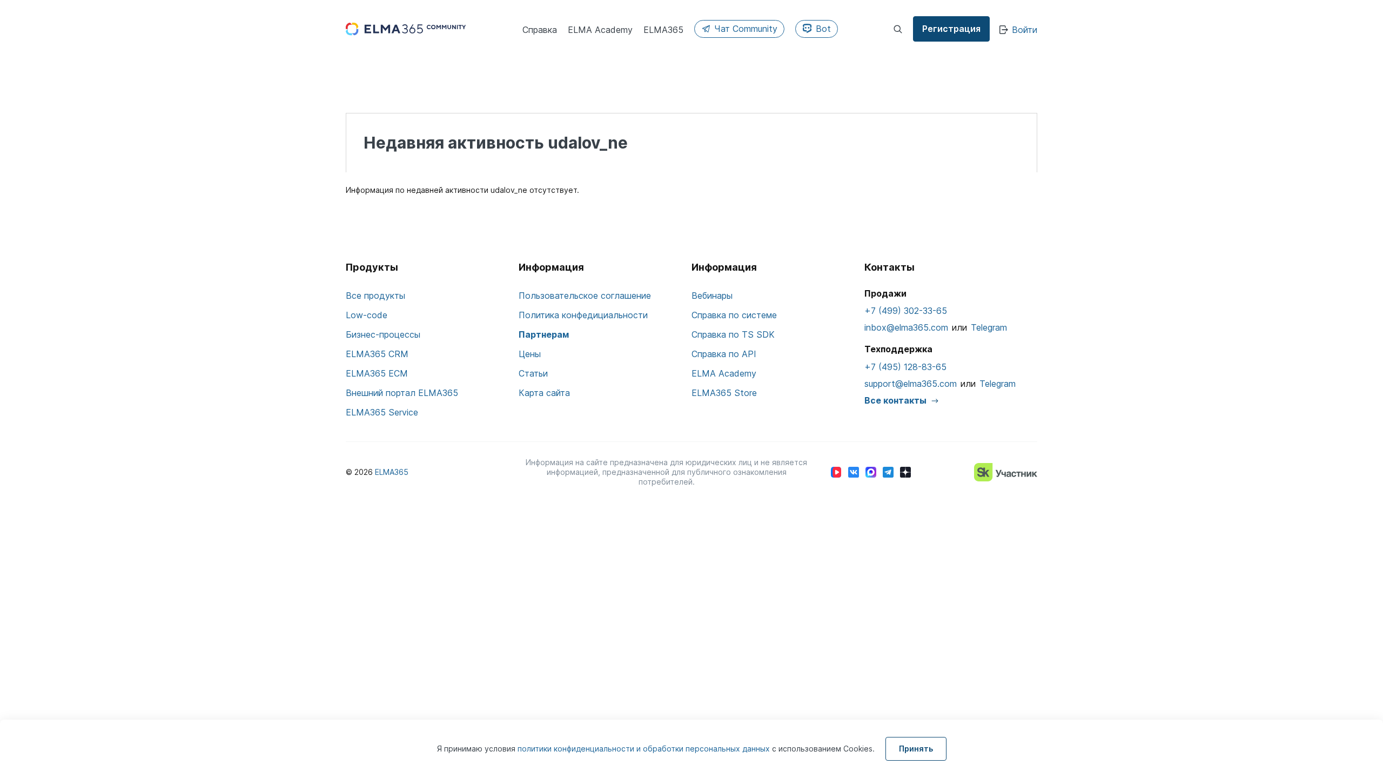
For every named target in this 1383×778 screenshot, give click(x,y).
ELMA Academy (724, 373)
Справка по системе (734, 315)
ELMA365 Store (724, 392)
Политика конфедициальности (583, 315)
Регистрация (951, 28)
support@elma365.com (910, 383)
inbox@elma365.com (906, 327)
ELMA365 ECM (377, 373)
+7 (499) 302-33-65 (905, 310)
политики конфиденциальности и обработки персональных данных (645, 748)
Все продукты (375, 295)
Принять (916, 748)
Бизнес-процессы (383, 334)
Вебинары (712, 295)
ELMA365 (391, 472)
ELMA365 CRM (377, 353)
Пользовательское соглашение (585, 295)
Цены (530, 353)
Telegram (989, 327)
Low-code (366, 315)
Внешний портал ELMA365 (402, 392)
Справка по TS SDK (733, 334)
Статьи (533, 373)
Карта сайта (544, 392)
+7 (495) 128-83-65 (905, 366)
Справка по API (724, 353)
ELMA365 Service (382, 412)
